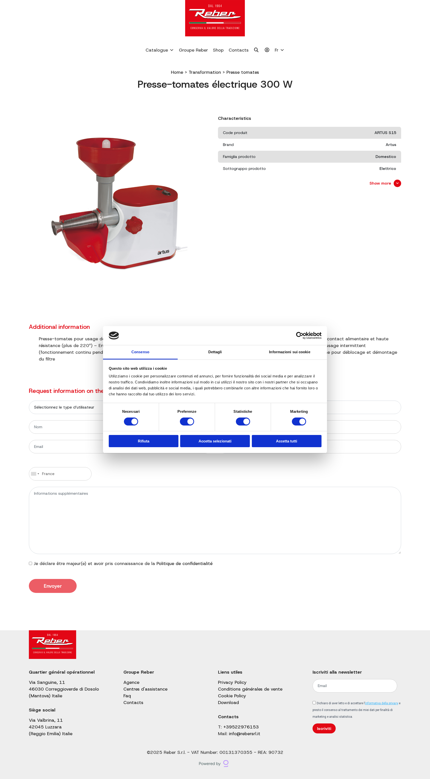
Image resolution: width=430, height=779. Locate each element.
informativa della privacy (381, 703)
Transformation (205, 72)
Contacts (239, 50)
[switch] (187, 421)
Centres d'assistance (145, 689)
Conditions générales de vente (250, 689)
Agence (131, 682)
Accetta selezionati (215, 441)
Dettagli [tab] (215, 352)
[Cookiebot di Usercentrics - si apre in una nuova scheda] (300, 335)
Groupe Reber (193, 50)
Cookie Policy (232, 696)
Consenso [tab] (140, 352)
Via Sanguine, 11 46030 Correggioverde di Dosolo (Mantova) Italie (64, 689)
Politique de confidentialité (185, 564)
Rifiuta (143, 441)
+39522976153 (241, 727)
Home (177, 72)
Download (228, 703)
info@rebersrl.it (244, 734)
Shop (218, 50)
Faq (127, 696)
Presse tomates (242, 72)
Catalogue (157, 50)
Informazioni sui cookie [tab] (289, 352)
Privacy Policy (232, 682)
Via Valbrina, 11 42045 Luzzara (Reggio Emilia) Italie (50, 727)
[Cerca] (256, 50)
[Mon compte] (267, 50)
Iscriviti (324, 728)
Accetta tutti (286, 441)
